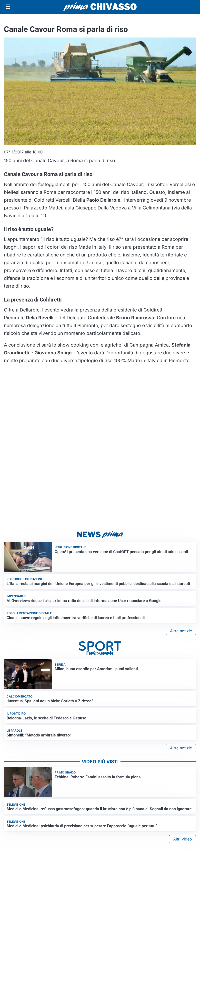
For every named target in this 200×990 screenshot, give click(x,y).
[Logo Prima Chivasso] (100, 6)
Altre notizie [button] (181, 630)
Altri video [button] (182, 839)
